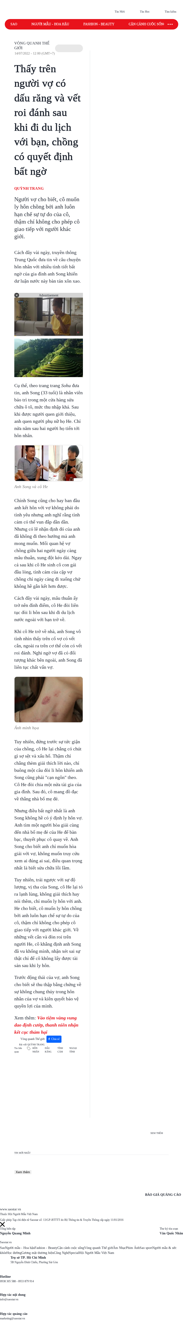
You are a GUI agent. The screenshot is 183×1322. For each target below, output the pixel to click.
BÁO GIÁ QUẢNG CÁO (163, 1195)
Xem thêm (23, 1172)
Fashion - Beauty (98, 24)
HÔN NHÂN (35, 1050)
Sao (13, 24)
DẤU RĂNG (48, 1050)
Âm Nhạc (119, 1248)
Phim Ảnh (133, 1248)
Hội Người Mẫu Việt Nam (96, 1253)
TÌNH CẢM (60, 1050)
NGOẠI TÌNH (73, 1050)
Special (74, 1253)
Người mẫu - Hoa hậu (50, 24)
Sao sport (146, 1248)
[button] (69, 48)
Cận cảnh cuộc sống (147, 24)
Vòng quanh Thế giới (32, 1039)
